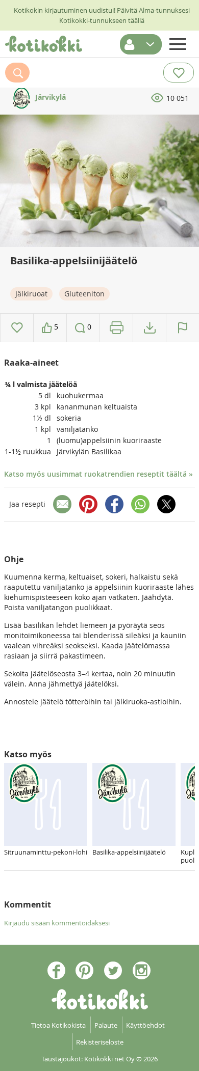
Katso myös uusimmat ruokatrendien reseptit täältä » (98, 474)
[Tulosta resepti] (117, 328)
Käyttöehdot (145, 1025)
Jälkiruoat (31, 293)
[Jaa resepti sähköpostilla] (62, 504)
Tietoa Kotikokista (58, 1025)
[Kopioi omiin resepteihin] (150, 328)
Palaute (105, 1025)
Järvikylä (49, 97)
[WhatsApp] (140, 504)
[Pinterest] (88, 504)
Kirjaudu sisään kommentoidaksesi (57, 922)
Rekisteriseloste (99, 1042)
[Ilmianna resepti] (182, 328)
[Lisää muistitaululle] (17, 328)
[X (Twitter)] (166, 504)
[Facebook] (114, 504)
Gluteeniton (84, 293)
